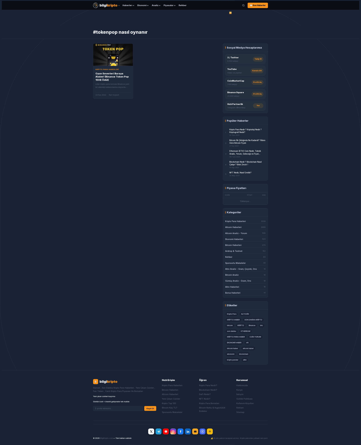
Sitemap (240, 412)
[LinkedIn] (188, 431)
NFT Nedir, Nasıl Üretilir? (240, 172)
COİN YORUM (255, 337)
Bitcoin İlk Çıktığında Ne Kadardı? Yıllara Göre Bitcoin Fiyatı (247, 141)
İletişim (239, 394)
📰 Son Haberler (258, 5)
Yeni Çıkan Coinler (171, 399)
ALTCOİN (245, 314)
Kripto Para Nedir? (208, 385)
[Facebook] (180, 431)
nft (247, 343)
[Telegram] (158, 431)
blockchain (243, 354)
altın (244, 360)
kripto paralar (232, 360)
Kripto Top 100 (169, 403)
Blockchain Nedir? (208, 390)
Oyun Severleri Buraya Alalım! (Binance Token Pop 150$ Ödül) (112, 76)
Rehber (183, 5)
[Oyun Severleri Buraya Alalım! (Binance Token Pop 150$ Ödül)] (113, 55)
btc (261, 325)
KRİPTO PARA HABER (236, 337)
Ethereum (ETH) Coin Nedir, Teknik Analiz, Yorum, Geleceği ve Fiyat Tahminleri (245, 152)
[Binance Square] (210, 431)
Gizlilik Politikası (244, 399)
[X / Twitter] (151, 431)
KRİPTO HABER (233, 320)
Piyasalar (168, 5)
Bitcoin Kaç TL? (169, 407)
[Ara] (243, 5)
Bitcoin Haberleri (170, 390)
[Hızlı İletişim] (195, 431)
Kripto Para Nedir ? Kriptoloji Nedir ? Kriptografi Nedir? (245, 130)
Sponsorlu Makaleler (172, 412)
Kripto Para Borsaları (209, 403)
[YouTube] (166, 431)
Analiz (155, 5)
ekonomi (230, 354)
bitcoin (230, 325)
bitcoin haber (232, 348)
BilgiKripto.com (106, 438)
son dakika (231, 331)
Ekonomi (142, 5)
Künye (239, 390)
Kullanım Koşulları (245, 403)
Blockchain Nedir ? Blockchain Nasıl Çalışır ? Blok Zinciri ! (245, 163)
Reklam (240, 407)
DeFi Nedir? (205, 394)
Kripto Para (231, 314)
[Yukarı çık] (354, 440)
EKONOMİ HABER (234, 343)
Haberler (127, 5)
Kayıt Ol (150, 408)
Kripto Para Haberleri (172, 385)
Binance (252, 325)
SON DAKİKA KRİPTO (253, 320)
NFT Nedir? (204, 399)
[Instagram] (173, 431)
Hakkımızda (242, 385)
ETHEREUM (245, 331)
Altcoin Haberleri (170, 394)
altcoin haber (248, 348)
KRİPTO (240, 325)
